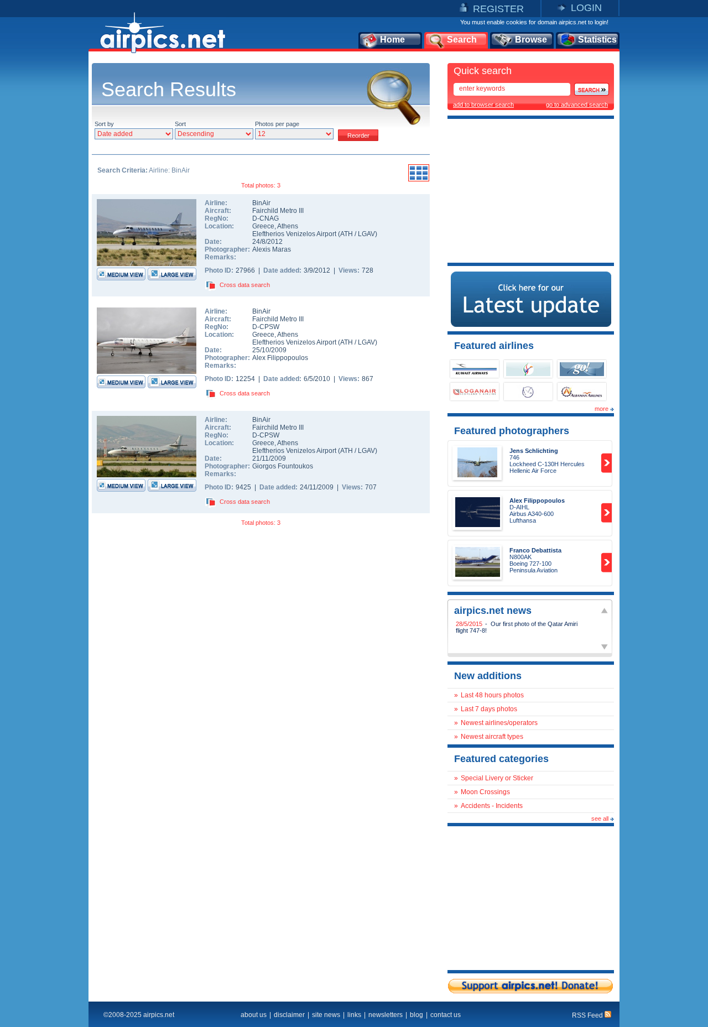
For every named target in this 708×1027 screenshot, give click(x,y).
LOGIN (586, 7)
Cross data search (245, 284)
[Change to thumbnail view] (419, 180)
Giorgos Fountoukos (282, 466)
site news (326, 1015)
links (354, 1015)
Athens (287, 226)
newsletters (385, 1015)
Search (462, 39)
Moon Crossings (485, 792)
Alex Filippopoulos (280, 358)
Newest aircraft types (492, 737)
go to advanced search (577, 104)
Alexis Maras (271, 249)
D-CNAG (265, 218)
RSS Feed (588, 1015)
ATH (346, 234)
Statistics (597, 39)
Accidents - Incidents (492, 806)
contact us (445, 1015)
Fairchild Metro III (278, 211)
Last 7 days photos (489, 709)
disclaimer (289, 1015)
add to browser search (483, 104)
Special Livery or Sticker (497, 778)
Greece (263, 226)
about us (254, 1015)
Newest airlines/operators (499, 723)
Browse (531, 39)
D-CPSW (265, 327)
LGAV (366, 234)
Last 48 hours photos (492, 695)
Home (392, 39)
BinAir (261, 203)
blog (416, 1015)
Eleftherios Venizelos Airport (294, 234)
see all (599, 818)
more (601, 408)
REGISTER (498, 8)
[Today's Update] (531, 325)
